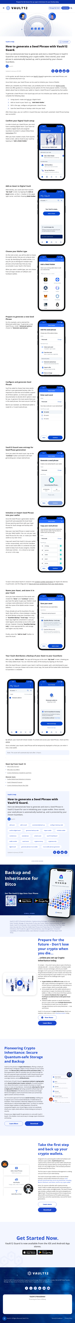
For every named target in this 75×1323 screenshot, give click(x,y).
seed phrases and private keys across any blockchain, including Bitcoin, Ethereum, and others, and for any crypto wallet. (54, 1180)
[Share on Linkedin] (60, 71)
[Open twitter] (31, 1288)
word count (25, 841)
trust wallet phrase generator (51, 847)
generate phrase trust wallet (29, 847)
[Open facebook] (26, 1288)
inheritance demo (60, 1013)
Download (65, 8)
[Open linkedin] (39, 1288)
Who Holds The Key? (13, 766)
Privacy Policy (68, 1318)
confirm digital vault (15, 830)
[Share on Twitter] (52, 71)
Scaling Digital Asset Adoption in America (19, 779)
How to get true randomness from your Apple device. (46, 584)
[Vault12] (16, 8)
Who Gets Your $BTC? (13, 769)
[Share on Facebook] (56, 71)
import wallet (47, 830)
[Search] (71, 8)
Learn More (47, 1023)
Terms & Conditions (57, 1318)
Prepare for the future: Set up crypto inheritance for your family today (37, 2)
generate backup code (32, 830)
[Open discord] (44, 1288)
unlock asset (37, 836)
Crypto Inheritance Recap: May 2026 (17, 785)
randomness (12, 836)
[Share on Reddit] (64, 71)
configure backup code (56, 825)
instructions (9, 133)
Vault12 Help (10, 42)
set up (29, 99)
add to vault (23, 825)
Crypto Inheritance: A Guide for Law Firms (19, 773)
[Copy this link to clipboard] (67, 71)
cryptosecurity (52, 841)
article (8, 742)
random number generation (44, 582)
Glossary (65, 42)
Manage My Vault (54, 8)
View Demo (49, 1017)
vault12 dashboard (52, 836)
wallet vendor (13, 841)
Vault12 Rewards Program (14, 782)
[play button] (19, 983)
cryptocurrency (38, 841)
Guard (41, 76)
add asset (12, 825)
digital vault (12, 847)
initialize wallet (61, 830)
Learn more (47, 1204)
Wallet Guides (60, 86)
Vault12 (11, 66)
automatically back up (38, 825)
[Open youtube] (48, 1288)
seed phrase (25, 836)
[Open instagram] (35, 1288)
